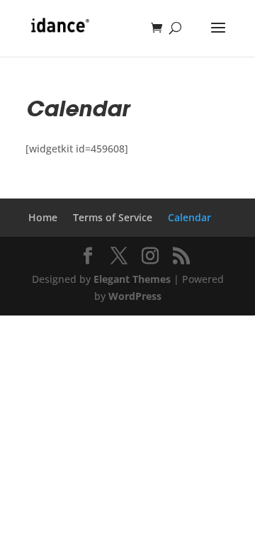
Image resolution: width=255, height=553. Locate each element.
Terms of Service (112, 217)
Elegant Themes (132, 279)
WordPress (135, 296)
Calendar (189, 217)
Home (42, 217)
